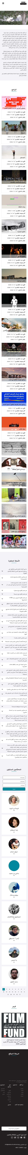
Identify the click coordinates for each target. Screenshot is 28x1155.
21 (8, 994)
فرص (10, 1101)
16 (3, 991)
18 (17, 994)
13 (12, 991)
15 (6, 991)
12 (15, 991)
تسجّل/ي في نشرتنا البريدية (14, 1128)
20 (11, 994)
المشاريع (3, 1088)
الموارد (22, 1096)
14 (9, 991)
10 (21, 991)
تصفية (14, 789)
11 (18, 991)
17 (19, 994)
